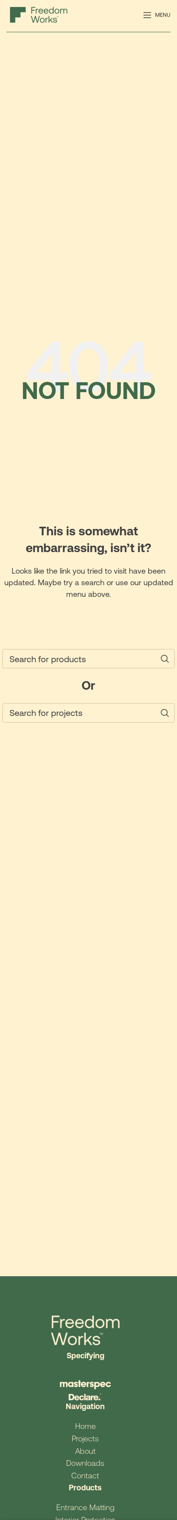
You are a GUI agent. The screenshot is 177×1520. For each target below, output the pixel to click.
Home (85, 1426)
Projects (85, 1438)
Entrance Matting (85, 1507)
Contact (85, 1475)
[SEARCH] (165, 659)
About (85, 1451)
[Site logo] (38, 14)
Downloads (85, 1463)
